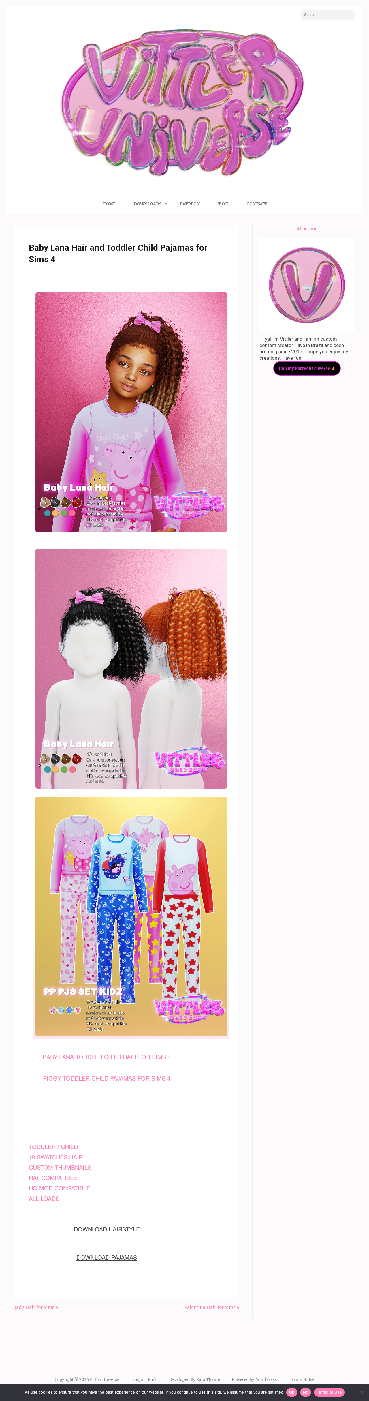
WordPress (266, 1379)
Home (109, 204)
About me (307, 229)
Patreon (190, 204)
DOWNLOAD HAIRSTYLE (107, 1229)
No (305, 1392)
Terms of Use (302, 1379)
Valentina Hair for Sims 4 (211, 1307)
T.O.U (223, 204)
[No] (362, 1392)
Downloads (148, 204)
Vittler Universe (104, 1379)
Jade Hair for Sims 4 (36, 1307)
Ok (291, 1392)
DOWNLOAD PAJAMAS (106, 1257)
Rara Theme (208, 1379)
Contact (256, 204)
